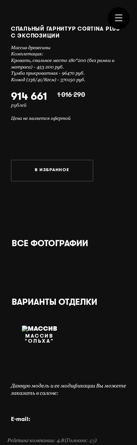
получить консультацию (31, 138)
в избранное (52, 170)
